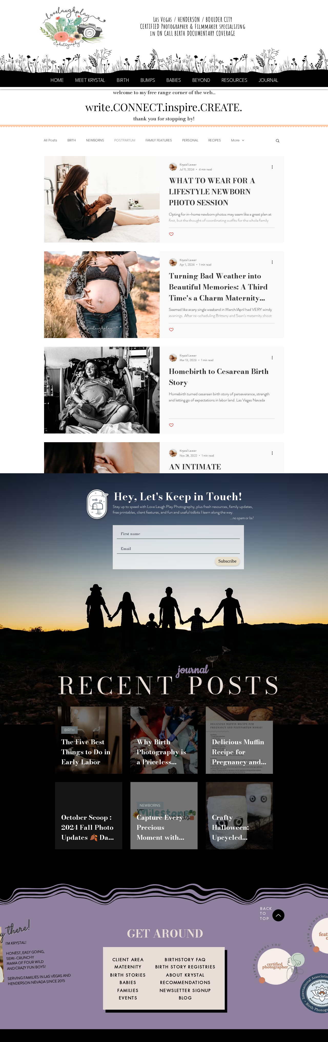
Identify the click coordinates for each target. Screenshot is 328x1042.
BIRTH (71, 140)
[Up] (278, 915)
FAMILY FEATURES (159, 140)
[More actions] (274, 167)
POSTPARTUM (124, 140)
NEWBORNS (95, 140)
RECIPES (214, 140)
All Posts (50, 140)
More (235, 140)
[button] (277, 141)
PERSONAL (190, 140)
